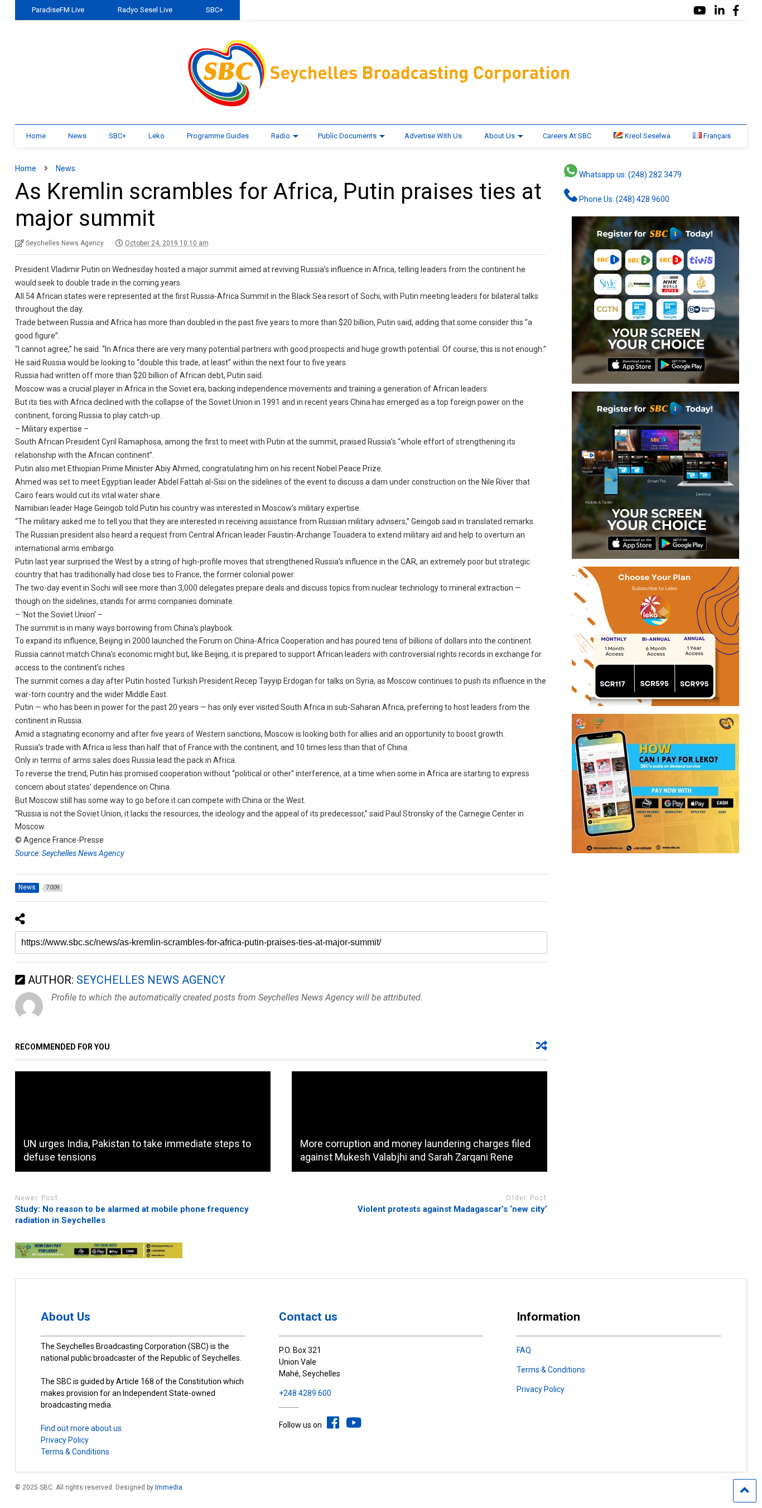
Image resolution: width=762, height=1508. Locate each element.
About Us (499, 136)
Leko (156, 136)
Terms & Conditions (75, 1451)
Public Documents (347, 136)
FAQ (524, 1350)
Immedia (168, 1487)
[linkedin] (720, 11)
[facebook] (736, 11)
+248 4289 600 (305, 1393)
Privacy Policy (65, 1440)
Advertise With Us (433, 136)
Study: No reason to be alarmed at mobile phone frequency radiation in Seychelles (132, 1214)
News (77, 136)
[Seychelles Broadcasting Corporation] (381, 104)
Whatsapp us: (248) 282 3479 (629, 174)
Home (36, 136)
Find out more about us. (82, 1428)
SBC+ (214, 10)
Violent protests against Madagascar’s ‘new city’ (452, 1209)
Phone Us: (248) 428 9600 (623, 199)
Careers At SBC (567, 136)
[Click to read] (143, 1121)
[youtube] (699, 11)
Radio (280, 136)
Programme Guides (218, 136)
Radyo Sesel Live (145, 10)
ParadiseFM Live (58, 10)
